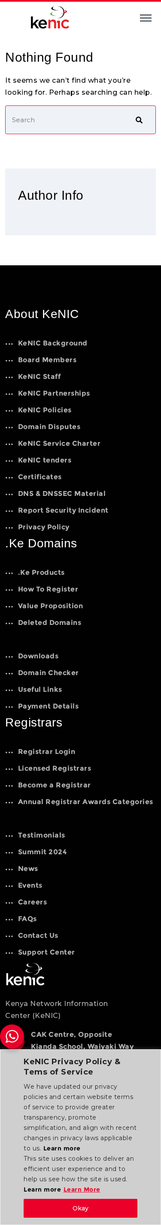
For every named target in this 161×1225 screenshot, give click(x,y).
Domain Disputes (49, 427)
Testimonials (41, 835)
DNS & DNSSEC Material (62, 493)
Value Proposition (50, 606)
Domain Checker (48, 673)
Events (30, 885)
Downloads (38, 656)
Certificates (40, 477)
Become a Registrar (54, 785)
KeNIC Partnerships (54, 393)
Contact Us (38, 935)
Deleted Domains (49, 623)
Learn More (82, 1189)
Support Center (46, 952)
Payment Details (48, 706)
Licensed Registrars (54, 768)
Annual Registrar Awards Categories (85, 802)
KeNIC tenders (44, 460)
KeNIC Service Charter (59, 443)
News (28, 869)
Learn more (62, 1148)
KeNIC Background (53, 343)
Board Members (47, 360)
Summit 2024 (42, 852)
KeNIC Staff (39, 376)
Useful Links (40, 689)
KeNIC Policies (45, 410)
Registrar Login (46, 752)
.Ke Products (41, 572)
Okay (80, 1208)
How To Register (48, 589)
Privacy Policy (44, 527)
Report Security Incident (63, 510)
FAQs (27, 919)
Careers (32, 902)
